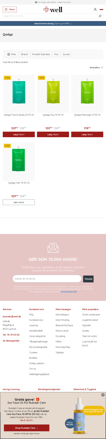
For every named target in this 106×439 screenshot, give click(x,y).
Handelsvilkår (36, 330)
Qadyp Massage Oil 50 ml (87, 114)
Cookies (33, 352)
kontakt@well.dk (12, 316)
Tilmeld (88, 279)
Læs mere (19, 202)
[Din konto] (95, 9)
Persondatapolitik (38, 347)
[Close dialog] (103, 394)
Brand (24, 54)
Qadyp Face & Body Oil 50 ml (19, 114)
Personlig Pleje (63, 347)
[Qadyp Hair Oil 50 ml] (19, 159)
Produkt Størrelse (41, 54)
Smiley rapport (36, 363)
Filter (13, 54)
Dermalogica (62, 314)
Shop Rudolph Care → (26, 427)
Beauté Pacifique (64, 325)
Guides (85, 330)
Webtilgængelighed (39, 374)
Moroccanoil (62, 330)
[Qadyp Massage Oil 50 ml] (87, 91)
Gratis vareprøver (91, 314)
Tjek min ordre (89, 336)
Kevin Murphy (62, 320)
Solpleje (60, 352)
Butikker (33, 357)
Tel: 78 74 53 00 (11, 334)
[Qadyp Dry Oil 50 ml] (53, 91)
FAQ (31, 314)
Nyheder (86, 325)
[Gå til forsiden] (53, 9)
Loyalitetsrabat (90, 320)
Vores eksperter (37, 336)
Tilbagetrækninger (38, 341)
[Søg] (100, 16)
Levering (33, 325)
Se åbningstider (11, 340)
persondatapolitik (69, 291)
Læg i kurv (18, 134)
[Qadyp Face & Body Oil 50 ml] (19, 91)
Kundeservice (36, 320)
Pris (56, 54)
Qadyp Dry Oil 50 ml (53, 114)
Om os (32, 368)
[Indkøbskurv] (101, 9)
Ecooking (60, 336)
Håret (59, 341)
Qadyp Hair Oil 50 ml (18, 182)
